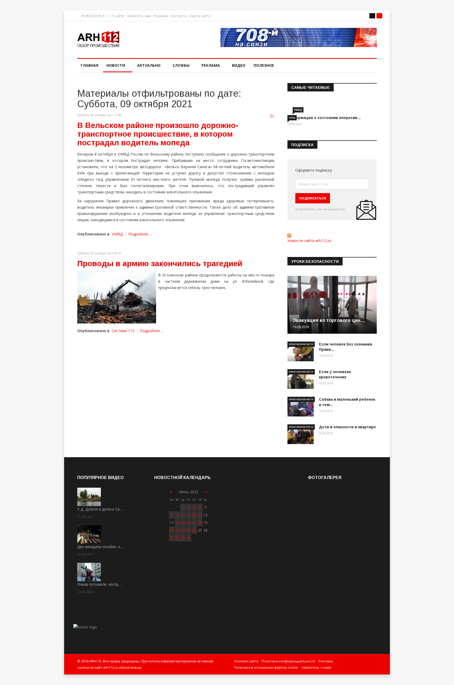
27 (171, 537)
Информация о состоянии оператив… (324, 118)
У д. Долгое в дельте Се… (100, 509)
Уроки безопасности (301, 344)
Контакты (179, 16)
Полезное (264, 65)
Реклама (160, 16)
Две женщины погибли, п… (100, 547)
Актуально (149, 65)
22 (183, 530)
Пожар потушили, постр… (99, 584)
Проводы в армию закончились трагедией (159, 263)
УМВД (117, 233)
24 (194, 530)
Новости (115, 65)
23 (189, 530)
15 (183, 522)
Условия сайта (246, 661)
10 (194, 514)
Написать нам (139, 16)
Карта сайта (200, 16)
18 (200, 522)
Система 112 (123, 330)
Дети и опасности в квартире (347, 427)
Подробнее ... (140, 233)
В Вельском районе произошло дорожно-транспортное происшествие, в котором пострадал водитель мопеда (157, 134)
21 (177, 530)
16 (189, 522)
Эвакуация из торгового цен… (329, 320)
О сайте (118, 16)
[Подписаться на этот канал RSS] (272, 116)
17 (194, 522)
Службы (181, 65)
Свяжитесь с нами (316, 667)
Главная (89, 65)
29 (183, 537)
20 (171, 530)
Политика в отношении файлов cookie (266, 667)
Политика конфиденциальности (288, 661)
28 (177, 537)
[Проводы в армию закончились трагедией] (116, 297)
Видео (238, 65)
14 (177, 522)
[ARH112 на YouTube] (298, 37)
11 (200, 514)
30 (189, 537)
